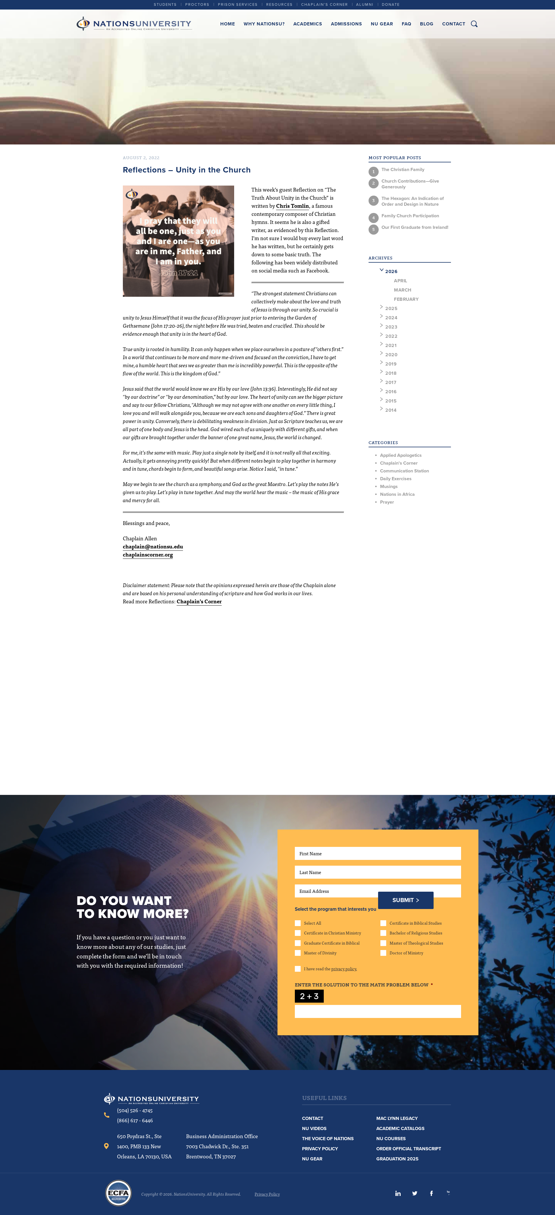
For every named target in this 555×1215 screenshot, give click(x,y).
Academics (307, 24)
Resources (279, 4)
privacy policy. (344, 968)
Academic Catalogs (400, 1128)
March (403, 290)
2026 (391, 271)
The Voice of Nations (328, 1139)
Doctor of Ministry (406, 953)
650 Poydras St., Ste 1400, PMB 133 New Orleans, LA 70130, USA (144, 1146)
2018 (391, 373)
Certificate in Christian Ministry (332, 933)
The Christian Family (403, 169)
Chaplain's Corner (399, 463)
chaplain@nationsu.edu (153, 546)
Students (165, 4)
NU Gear (382, 24)
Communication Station (404, 471)
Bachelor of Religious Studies (416, 933)
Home (227, 24)
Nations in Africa (397, 494)
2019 (391, 364)
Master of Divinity (320, 953)
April (400, 281)
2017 (390, 382)
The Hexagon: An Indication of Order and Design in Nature (413, 201)
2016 (391, 392)
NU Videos (314, 1128)
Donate (391, 4)
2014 (391, 410)
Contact (453, 24)
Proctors (197, 4)
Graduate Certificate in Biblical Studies (332, 943)
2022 (391, 336)
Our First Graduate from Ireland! (415, 227)
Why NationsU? (264, 24)
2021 (391, 345)
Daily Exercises (396, 479)
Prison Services (238, 4)
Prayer (387, 502)
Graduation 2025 (397, 1159)
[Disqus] (233, 692)
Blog (427, 24)
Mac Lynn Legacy (397, 1118)
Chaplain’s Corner (324, 4)
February (406, 299)
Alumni (364, 4)
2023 (391, 327)
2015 (391, 401)
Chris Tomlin (292, 205)
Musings (389, 486)
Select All (312, 923)
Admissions (346, 24)
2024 (391, 318)
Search (474, 24)
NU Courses (391, 1139)
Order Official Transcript (408, 1149)
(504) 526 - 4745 (135, 1110)
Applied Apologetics (401, 455)
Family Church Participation (410, 216)
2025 (391, 308)
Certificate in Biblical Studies (416, 923)
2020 (391, 355)
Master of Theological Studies (416, 943)
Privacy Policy (320, 1149)
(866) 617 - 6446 (135, 1120)
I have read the (330, 968)
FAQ (406, 24)
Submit (403, 900)
